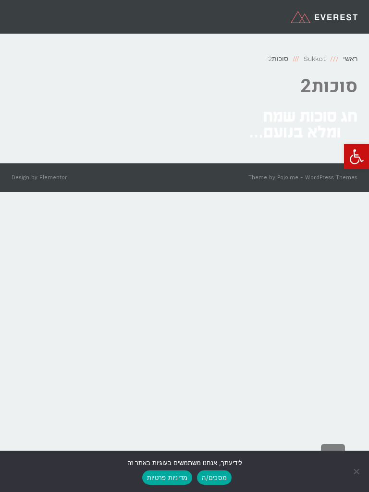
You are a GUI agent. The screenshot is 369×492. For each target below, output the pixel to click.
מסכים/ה (214, 477)
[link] (356, 156)
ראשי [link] (350, 58)
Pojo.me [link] (287, 177)
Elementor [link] (53, 177)
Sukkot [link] (315, 58)
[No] (357, 471)
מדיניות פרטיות (167, 477)
